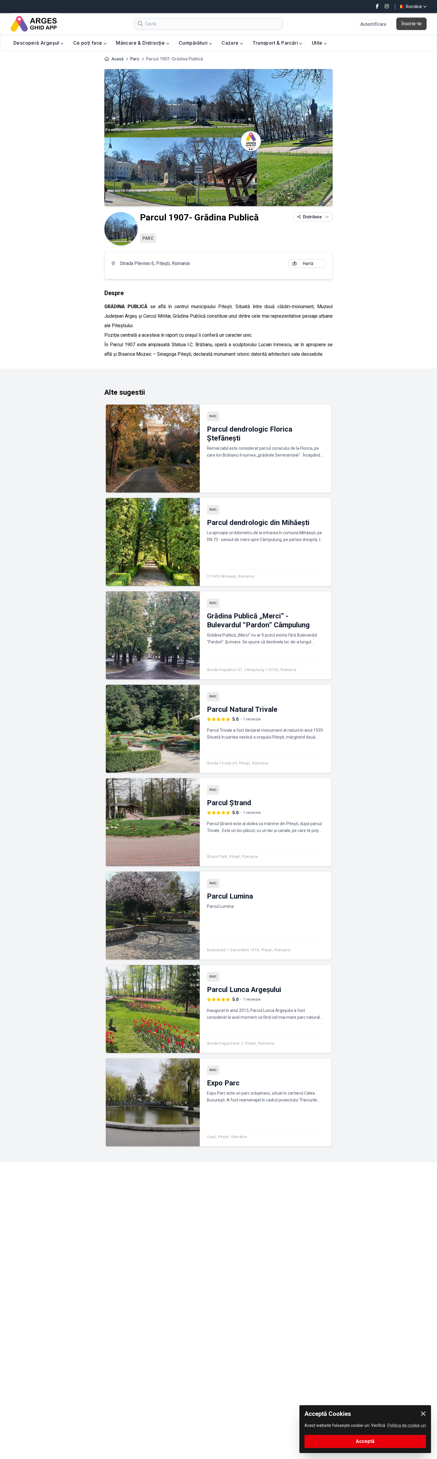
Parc (134, 59)
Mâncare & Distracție (141, 43)
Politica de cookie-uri (406, 1425)
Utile (318, 43)
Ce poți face (88, 43)
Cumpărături (194, 43)
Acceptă (365, 1441)
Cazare (230, 43)
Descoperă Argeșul (36, 43)
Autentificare (373, 24)
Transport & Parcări (275, 43)
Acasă (117, 59)
